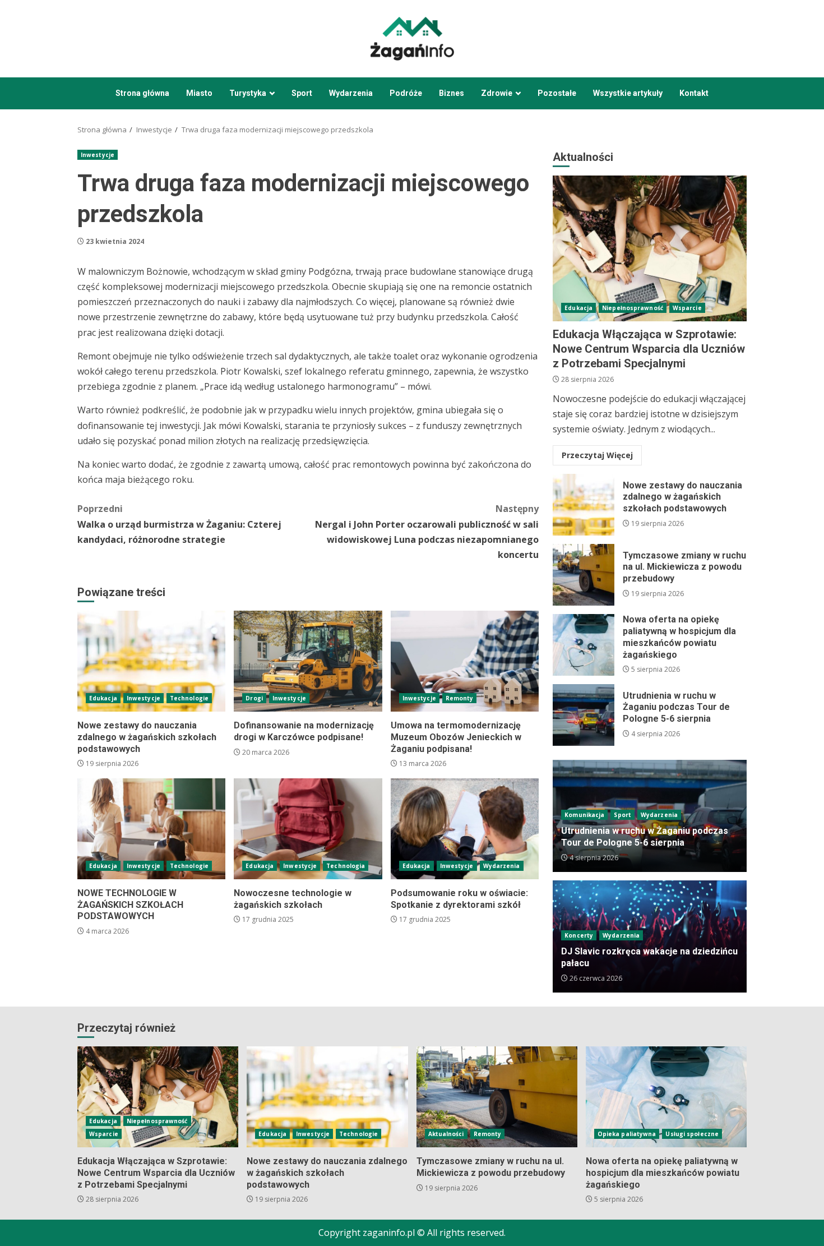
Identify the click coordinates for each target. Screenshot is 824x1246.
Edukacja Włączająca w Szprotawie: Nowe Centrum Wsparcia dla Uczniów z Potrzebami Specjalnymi (650, 248)
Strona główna (142, 93)
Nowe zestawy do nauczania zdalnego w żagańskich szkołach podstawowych (151, 661)
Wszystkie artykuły (628, 93)
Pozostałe (557, 93)
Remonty (460, 698)
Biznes (451, 93)
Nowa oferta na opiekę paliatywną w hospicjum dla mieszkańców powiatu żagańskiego (583, 645)
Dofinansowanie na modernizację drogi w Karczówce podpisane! (308, 661)
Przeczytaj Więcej (597, 455)
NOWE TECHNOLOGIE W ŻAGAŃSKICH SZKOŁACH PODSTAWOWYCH (151, 828)
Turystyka (247, 93)
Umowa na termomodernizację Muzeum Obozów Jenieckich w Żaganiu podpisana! (465, 661)
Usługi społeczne (692, 1134)
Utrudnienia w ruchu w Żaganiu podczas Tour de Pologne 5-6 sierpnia (583, 715)
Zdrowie (496, 93)
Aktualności (446, 1134)
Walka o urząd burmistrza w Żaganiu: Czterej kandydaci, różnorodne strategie (179, 523)
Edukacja (103, 698)
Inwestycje (97, 155)
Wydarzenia (351, 93)
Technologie (189, 698)
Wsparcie (687, 308)
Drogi (254, 698)
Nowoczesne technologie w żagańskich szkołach (308, 828)
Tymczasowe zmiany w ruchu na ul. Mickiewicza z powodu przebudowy (583, 575)
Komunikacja (584, 815)
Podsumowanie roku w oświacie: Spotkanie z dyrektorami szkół (465, 828)
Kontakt (694, 93)
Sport (301, 93)
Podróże (406, 93)
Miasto (199, 93)
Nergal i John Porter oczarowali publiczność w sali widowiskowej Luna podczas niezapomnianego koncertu (427, 531)
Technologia (345, 866)
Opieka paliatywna (627, 1134)
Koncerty (578, 935)
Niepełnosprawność (632, 308)
